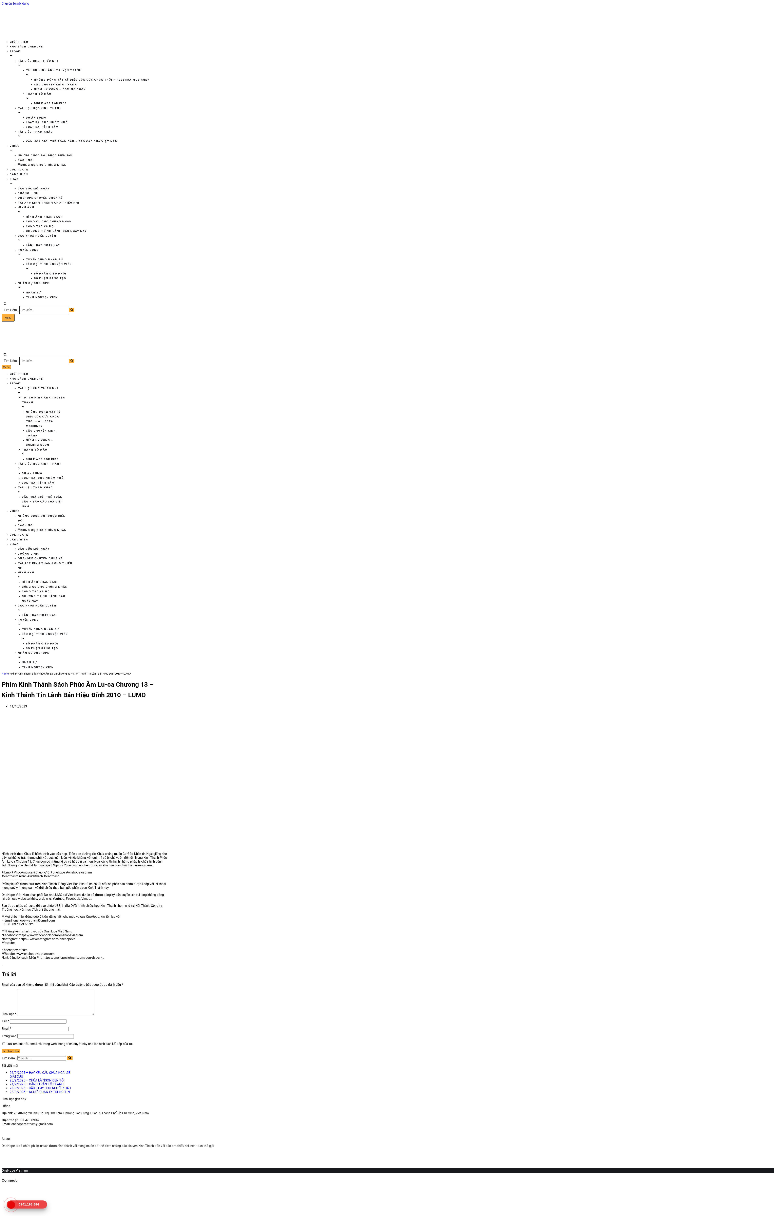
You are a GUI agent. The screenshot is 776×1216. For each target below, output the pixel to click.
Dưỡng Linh (28, 193)
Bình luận (9, 1014)
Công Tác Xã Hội (40, 226)
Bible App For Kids (50, 103)
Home (5, 673)
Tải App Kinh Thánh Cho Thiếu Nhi (48, 202)
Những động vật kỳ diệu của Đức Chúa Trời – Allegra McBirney (91, 79)
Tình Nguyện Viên (42, 297)
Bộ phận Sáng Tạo (50, 278)
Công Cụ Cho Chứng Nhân (49, 221)
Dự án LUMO (36, 117)
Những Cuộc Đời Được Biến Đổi (45, 155)
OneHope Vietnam (15, 1170)
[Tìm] (5, 304)
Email (6, 1029)
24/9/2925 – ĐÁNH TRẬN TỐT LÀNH (36, 1084)
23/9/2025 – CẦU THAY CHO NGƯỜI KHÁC (40, 1088)
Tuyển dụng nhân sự (44, 259)
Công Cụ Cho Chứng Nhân (42, 164)
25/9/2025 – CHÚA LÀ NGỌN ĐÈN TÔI (37, 1080)
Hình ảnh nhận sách (44, 216)
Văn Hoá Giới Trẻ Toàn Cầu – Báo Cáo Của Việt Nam (72, 141)
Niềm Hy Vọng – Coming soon (60, 89)
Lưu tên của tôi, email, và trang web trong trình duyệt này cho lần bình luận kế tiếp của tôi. (69, 1044)
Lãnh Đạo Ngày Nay (43, 245)
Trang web (9, 1036)
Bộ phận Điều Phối (50, 273)
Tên (5, 1021)
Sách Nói (26, 160)
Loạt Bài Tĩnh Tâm (42, 126)
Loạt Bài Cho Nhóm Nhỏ (47, 122)
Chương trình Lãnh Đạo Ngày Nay (56, 230)
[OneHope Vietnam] (24, 33)
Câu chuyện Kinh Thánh (55, 84)
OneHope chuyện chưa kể (40, 197)
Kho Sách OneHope (26, 46)
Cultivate (19, 169)
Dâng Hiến (19, 174)
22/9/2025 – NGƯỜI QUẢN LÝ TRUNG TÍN (40, 1092)
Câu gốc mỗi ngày (34, 188)
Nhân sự (33, 292)
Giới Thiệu (19, 41)
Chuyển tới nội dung (15, 3)
